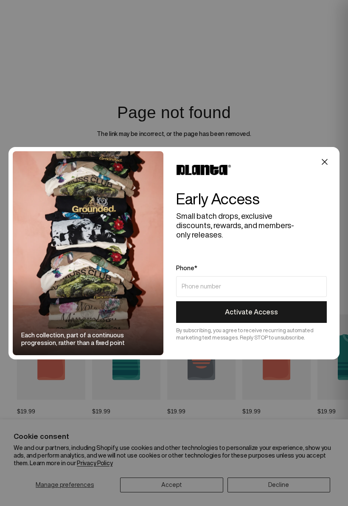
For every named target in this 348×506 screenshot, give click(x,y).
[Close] (324, 161)
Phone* (186, 268)
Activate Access (251, 311)
